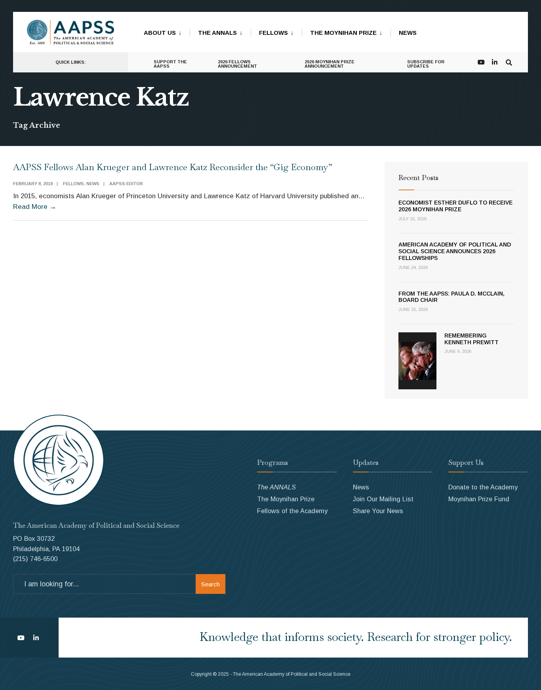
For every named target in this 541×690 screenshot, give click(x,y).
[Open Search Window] (509, 61)
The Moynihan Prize (343, 32)
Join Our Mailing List (383, 498)
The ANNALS (217, 32)
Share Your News (378, 510)
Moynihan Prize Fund (478, 498)
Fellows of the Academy (292, 510)
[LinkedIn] (495, 61)
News (408, 32)
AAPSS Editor (126, 183)
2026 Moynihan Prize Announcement (329, 63)
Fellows (273, 32)
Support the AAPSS (170, 63)
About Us (160, 32)
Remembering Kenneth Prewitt (471, 338)
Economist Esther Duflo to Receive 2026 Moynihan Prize (455, 205)
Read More (34, 206)
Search (210, 584)
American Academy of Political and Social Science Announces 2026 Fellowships (454, 251)
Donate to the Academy (483, 487)
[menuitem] (167, 31)
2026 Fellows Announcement (237, 63)
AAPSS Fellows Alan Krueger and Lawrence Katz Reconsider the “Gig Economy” (172, 166)
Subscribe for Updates (425, 63)
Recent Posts (418, 177)
